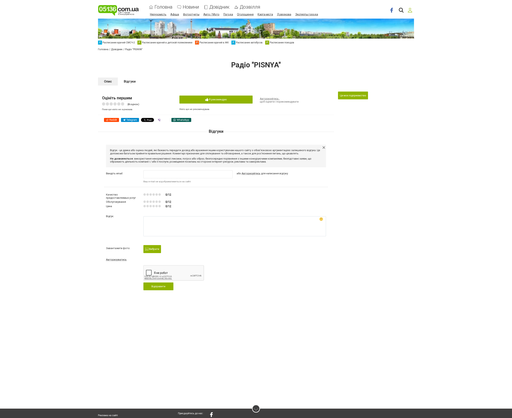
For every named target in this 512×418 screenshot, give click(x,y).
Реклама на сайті (108, 415)
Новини (191, 7)
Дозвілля (250, 7)
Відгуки (130, 81)
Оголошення (245, 14)
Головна (163, 7)
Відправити (158, 286)
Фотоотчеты (191, 14)
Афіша (174, 14)
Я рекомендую (217, 99)
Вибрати (153, 248)
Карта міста (265, 14)
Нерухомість (158, 14)
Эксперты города (306, 14)
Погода (228, 14)
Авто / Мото (211, 14)
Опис (108, 81)
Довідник (219, 7)
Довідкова (284, 14)
